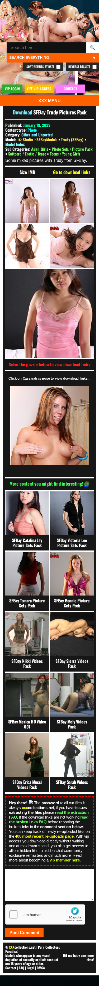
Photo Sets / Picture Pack (72, 149)
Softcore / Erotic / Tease (27, 154)
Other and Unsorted (37, 134)
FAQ (21, 967)
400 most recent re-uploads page (44, 836)
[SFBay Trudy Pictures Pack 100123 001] (27, 201)
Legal (30, 967)
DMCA (41, 967)
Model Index (15, 144)
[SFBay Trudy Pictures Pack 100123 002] (72, 201)
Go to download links (71, 172)
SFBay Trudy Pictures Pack (60, 112)
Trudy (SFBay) (72, 139)
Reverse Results (79, 66)
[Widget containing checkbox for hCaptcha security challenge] (45, 914)
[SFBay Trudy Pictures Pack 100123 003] (27, 246)
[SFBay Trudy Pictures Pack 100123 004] (72, 246)
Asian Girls (40, 149)
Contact (10, 967)
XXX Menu (49, 101)
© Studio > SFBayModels (38, 139)
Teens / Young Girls (65, 154)
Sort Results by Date (40, 66)
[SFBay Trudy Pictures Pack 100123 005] (49, 313)
